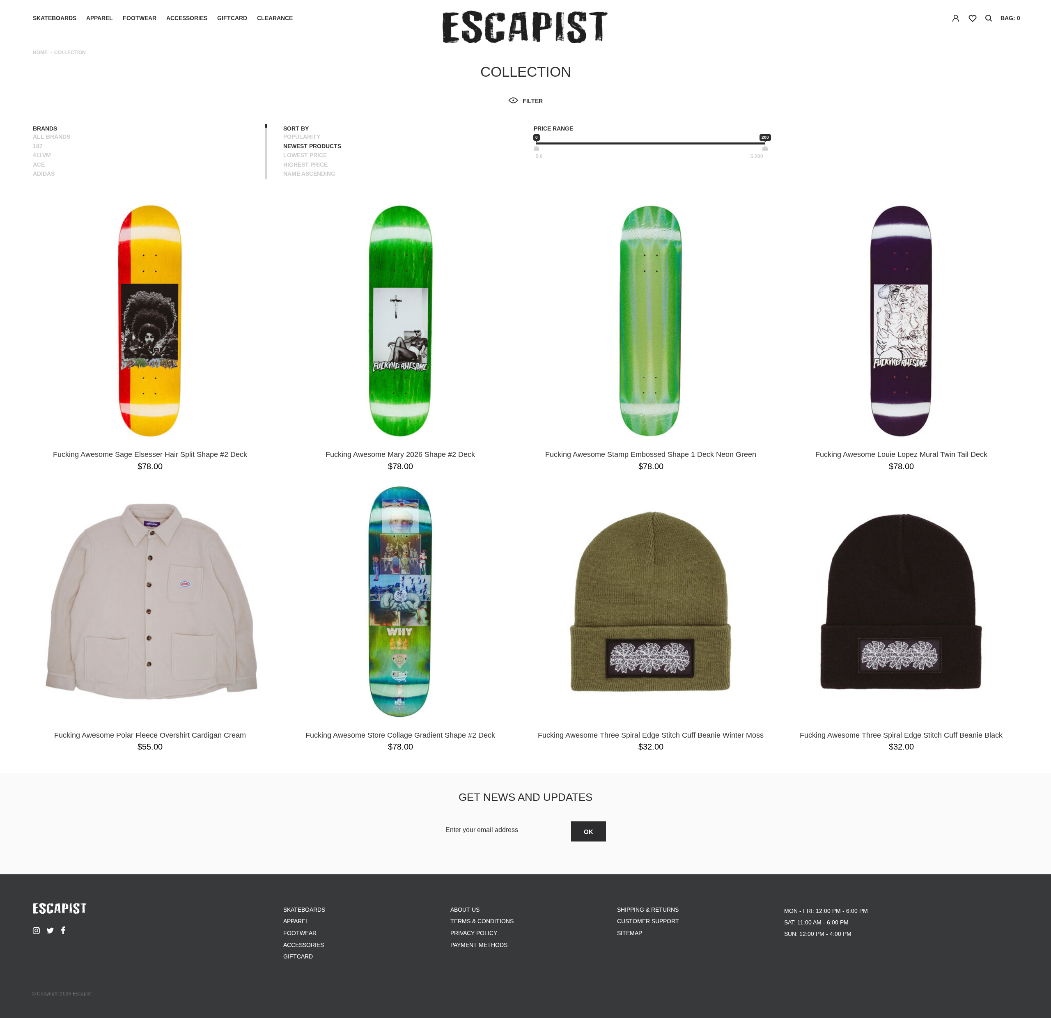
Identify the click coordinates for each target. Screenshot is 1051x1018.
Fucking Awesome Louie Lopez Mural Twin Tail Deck (901, 454)
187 (38, 146)
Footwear (139, 18)
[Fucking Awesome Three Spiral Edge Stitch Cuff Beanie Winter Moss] (651, 602)
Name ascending (309, 173)
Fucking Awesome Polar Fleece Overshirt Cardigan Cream (150, 735)
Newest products (312, 146)
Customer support (648, 921)
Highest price (305, 164)
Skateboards (54, 18)
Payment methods (478, 945)
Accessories (186, 18)
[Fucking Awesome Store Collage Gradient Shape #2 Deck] (400, 602)
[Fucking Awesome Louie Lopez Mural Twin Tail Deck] (901, 321)
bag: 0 (1010, 18)
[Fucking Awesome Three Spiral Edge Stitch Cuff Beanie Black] (901, 602)
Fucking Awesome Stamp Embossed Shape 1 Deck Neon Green (650, 454)
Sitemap (629, 933)
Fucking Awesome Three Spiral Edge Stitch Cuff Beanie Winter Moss (651, 735)
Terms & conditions (482, 921)
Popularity (301, 136)
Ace (39, 164)
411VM (42, 155)
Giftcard (232, 18)
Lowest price (305, 155)
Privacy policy (473, 933)
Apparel (99, 18)
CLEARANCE (275, 18)
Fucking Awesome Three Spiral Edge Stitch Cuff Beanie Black (901, 735)
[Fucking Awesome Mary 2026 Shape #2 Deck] (400, 321)
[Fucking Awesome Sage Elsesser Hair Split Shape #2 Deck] (150, 321)
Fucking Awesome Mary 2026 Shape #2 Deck (400, 454)
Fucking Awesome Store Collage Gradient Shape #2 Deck (400, 735)
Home (40, 52)
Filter (533, 101)
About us (465, 909)
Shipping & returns (648, 909)
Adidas (44, 173)
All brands (51, 136)
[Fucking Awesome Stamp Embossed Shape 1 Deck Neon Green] (651, 321)
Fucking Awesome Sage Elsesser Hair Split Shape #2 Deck (150, 454)
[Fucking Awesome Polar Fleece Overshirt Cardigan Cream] (150, 602)
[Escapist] (525, 28)
